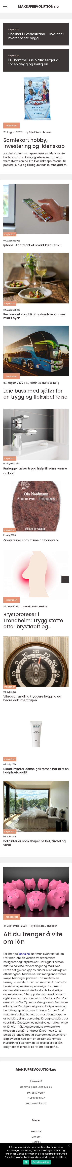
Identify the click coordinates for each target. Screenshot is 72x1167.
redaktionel (12, 916)
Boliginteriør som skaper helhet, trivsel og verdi (34, 843)
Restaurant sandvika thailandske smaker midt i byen (34, 316)
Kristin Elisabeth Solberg (44, 383)
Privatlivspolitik (41, 1162)
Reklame (36, 1131)
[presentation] (65, 579)
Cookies (36, 1142)
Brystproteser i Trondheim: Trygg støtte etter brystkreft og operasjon (33, 620)
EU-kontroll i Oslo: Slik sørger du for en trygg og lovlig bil (34, 62)
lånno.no (24, 954)
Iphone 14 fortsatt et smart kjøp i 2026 (32, 245)
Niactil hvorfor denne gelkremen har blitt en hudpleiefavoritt (36, 770)
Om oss (36, 1136)
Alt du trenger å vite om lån (33, 938)
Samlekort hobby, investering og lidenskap (34, 143)
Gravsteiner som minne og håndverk (30, 540)
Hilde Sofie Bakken (36, 606)
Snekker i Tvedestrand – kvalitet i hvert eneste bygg (36, 36)
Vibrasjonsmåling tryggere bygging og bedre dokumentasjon (32, 698)
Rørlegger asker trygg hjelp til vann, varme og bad (35, 470)
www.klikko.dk (39, 1103)
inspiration (13, 29)
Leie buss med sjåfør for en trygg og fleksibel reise (35, 394)
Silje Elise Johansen (40, 132)
